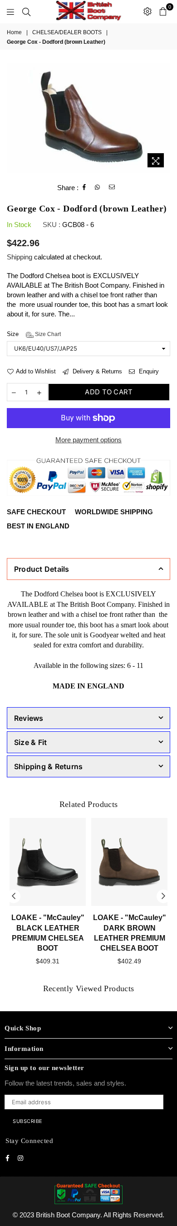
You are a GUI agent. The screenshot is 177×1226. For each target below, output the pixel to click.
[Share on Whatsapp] (98, 187)
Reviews (29, 718)
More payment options (88, 440)
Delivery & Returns (96, 371)
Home (14, 32)
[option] (88, 118)
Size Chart (47, 334)
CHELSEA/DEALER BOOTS (67, 32)
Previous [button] (13, 896)
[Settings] (147, 11)
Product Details (41, 569)
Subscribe (28, 1121)
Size (34, 334)
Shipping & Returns (48, 766)
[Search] (26, 11)
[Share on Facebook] (84, 187)
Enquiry (148, 371)
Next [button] (163, 896)
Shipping (19, 257)
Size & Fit (30, 742)
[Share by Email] (112, 187)
